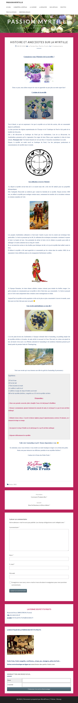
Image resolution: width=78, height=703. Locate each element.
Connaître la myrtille (20, 7)
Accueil (8, 7)
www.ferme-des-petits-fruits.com (43, 664)
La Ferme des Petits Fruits (38, 46)
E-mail (12, 564)
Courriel (10, 685)
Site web (12, 573)
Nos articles (54, 7)
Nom (11, 555)
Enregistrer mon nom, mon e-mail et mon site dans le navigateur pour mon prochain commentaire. (39, 583)
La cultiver (33, 7)
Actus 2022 (12, 484)
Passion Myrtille (14, 2)
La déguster (43, 7)
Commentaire (14, 527)
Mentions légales (24, 12)
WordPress (45, 699)
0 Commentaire (57, 46)
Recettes (63, 7)
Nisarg (59, 699)
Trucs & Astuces (11, 12)
